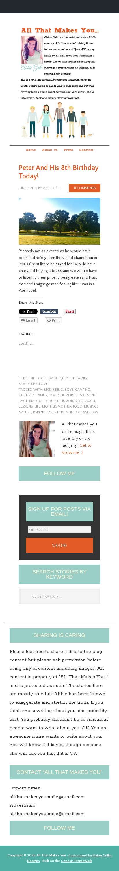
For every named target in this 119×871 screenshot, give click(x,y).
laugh (89, 401)
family (82, 378)
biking (57, 390)
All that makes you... (59, 72)
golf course (47, 401)
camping (82, 390)
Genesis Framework (76, 861)
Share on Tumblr (49, 311)
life (34, 384)
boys (69, 390)
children (49, 378)
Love (43, 384)
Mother (49, 406)
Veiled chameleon (82, 412)
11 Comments (85, 188)
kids (78, 401)
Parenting (55, 412)
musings (91, 406)
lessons (26, 406)
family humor (61, 395)
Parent (39, 412)
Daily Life (67, 378)
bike (47, 390)
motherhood (70, 406)
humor (67, 401)
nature (25, 412)
